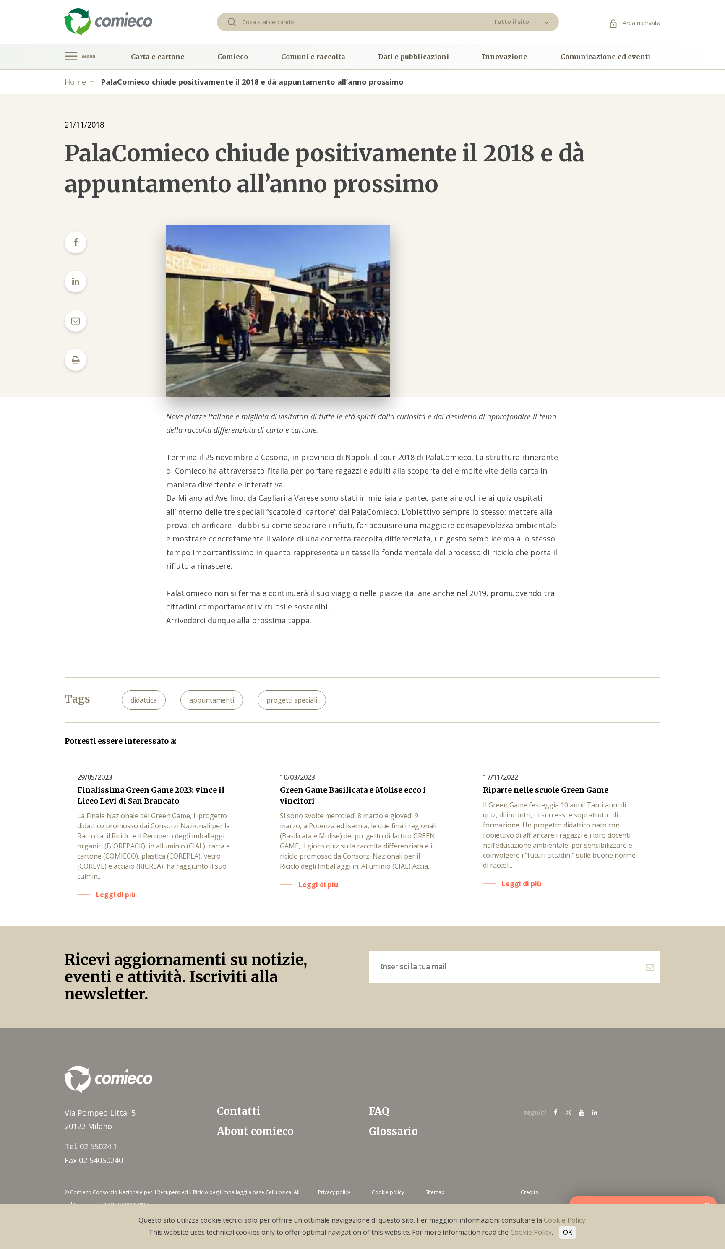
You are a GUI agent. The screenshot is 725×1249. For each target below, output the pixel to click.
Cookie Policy (564, 1220)
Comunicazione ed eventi (605, 56)
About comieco (255, 1131)
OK (567, 1232)
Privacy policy (334, 1192)
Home (75, 82)
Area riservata (640, 23)
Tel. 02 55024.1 (91, 1146)
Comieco (232, 56)
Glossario (393, 1131)
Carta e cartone (158, 56)
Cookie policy (388, 1192)
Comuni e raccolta (313, 56)
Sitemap (435, 1192)
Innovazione (504, 56)
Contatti (239, 1111)
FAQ (379, 1111)
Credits (529, 1192)
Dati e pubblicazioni (413, 56)
